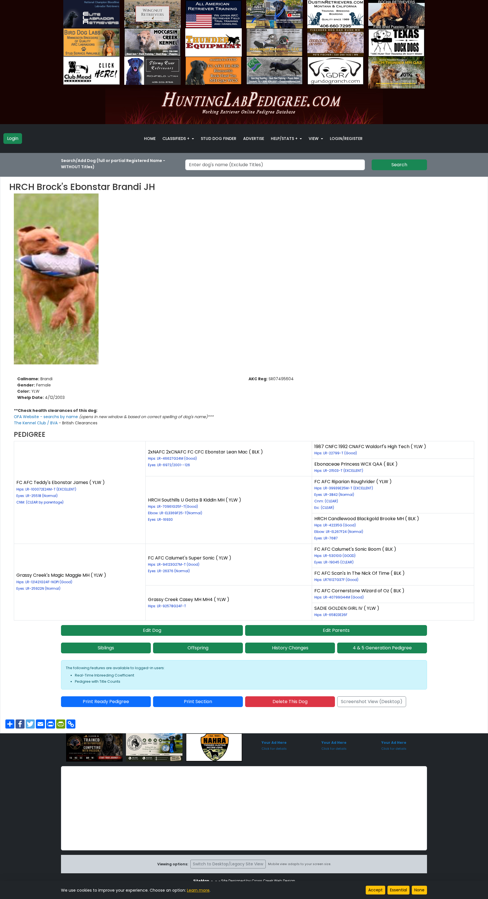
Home (150, 138)
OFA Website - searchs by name (46, 417)
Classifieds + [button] (176, 138)
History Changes (290, 648)
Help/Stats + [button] (285, 138)
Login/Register (346, 138)
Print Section (198, 701)
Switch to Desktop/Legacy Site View (228, 864)
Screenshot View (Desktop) (371, 701)
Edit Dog (152, 630)
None (419, 890)
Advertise (253, 138)
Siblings (106, 648)
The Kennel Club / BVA (36, 423)
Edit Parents (336, 630)
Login (12, 138)
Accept (375, 890)
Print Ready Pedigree (106, 701)
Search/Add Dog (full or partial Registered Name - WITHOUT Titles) (113, 164)
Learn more (198, 890)
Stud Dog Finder (218, 138)
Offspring (198, 648)
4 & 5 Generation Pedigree (382, 648)
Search (399, 164)
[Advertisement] (244, 808)
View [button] (314, 138)
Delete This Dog (290, 701)
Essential (398, 890)
